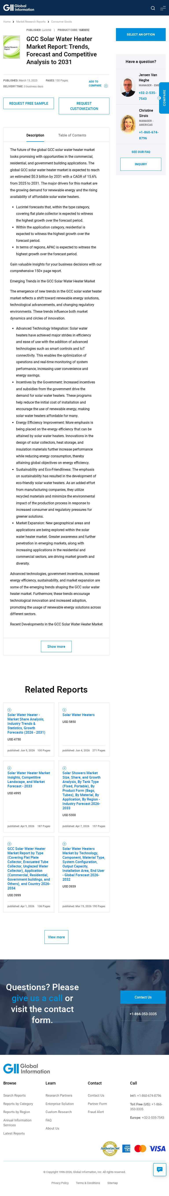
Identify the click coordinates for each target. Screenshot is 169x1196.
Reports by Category (18, 1104)
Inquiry (141, 164)
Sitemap (112, 1183)
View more (56, 937)
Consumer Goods (61, 21)
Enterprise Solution (60, 1104)
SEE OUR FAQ (141, 152)
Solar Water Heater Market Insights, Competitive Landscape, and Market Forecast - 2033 (28, 779)
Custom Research (59, 1112)
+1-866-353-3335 (143, 1013)
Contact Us (143, 997)
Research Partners (59, 1095)
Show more (56, 646)
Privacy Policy (60, 1183)
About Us (52, 1128)
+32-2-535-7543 (153, 1118)
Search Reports (14, 1095)
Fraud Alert (96, 1112)
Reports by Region (16, 1112)
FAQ (48, 1120)
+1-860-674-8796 (149, 1096)
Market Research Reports (31, 21)
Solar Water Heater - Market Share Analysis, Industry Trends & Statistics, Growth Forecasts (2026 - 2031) (26, 723)
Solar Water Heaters (78, 714)
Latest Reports (14, 1133)
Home (7, 21)
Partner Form (97, 1104)
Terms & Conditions (88, 1183)
